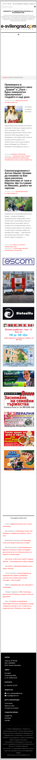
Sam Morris (8, 559)
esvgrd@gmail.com (12, 695)
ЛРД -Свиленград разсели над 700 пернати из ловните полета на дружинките (18, 594)
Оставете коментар (11, 102)
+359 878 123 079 (11, 685)
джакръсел (17, 156)
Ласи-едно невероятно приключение (17, 158)
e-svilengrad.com (16, 729)
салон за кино (19, 160)
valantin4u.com (25, 755)
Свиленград (21, 154)
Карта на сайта (9, 706)
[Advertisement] (18, 56)
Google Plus (8, 716)
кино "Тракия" (25, 156)
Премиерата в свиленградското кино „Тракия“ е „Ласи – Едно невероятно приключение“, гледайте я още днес (18, 90)
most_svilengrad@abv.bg (14, 693)
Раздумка (14, 154)
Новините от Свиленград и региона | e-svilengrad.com (18, 12)
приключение (9, 160)
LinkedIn (7, 720)
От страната (21, 245)
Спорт (15, 246)
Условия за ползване (11, 708)
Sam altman (9, 566)
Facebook (8, 718)
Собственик (8, 703)
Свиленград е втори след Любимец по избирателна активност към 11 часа (17, 533)
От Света (14, 245)
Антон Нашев (17, 248)
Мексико (25, 248)
